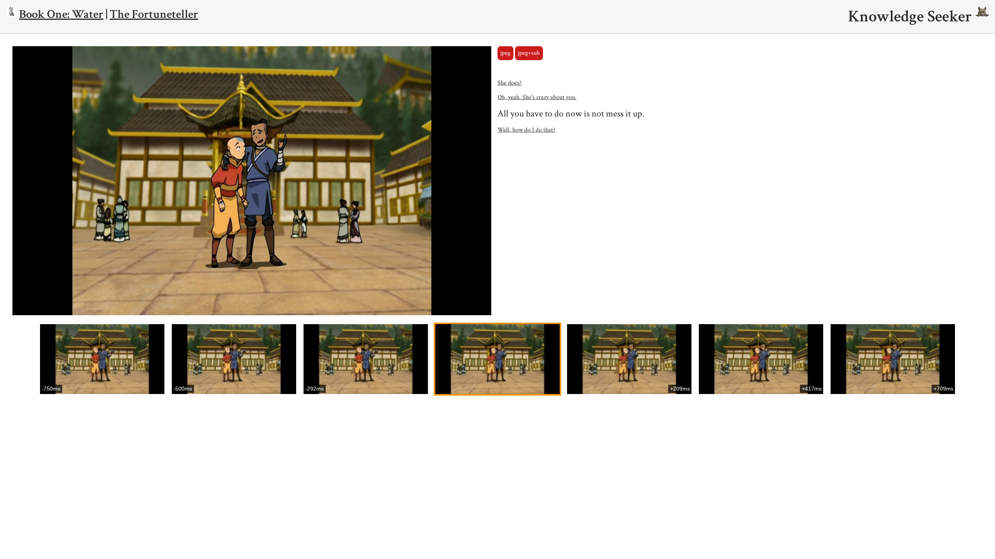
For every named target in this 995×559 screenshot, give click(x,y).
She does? (510, 83)
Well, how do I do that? (526, 130)
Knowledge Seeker (912, 16)
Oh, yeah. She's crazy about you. (537, 97)
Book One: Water (61, 14)
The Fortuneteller (154, 14)
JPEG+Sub (529, 53)
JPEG (505, 53)
